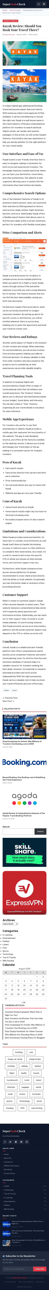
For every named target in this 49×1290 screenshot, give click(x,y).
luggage (25, 1087)
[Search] (38, 4)
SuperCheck (14, 1131)
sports (9, 1101)
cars (31, 1052)
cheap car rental (15, 1059)
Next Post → (8, 701)
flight (11, 1073)
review (6, 690)
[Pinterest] (27, 1142)
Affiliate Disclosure (11, 1166)
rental (38, 1087)
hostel (36, 1073)
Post (5, 948)
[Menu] (44, 4)
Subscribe (39, 1269)
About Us (7, 1158)
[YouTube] (21, 1142)
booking (18, 1052)
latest (38, 1080)
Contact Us (8, 1162)
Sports (6, 951)
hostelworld (12, 1080)
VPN (22, 1108)
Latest (6, 944)
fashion (37, 1066)
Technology (8, 954)
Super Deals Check (19, 1278)
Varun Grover (10, 35)
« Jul (23, 1002)
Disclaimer (8, 1170)
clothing (11, 1066)
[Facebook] (5, 1142)
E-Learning (7, 935)
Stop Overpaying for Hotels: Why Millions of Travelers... (28, 1241)
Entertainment (9, 938)
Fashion (6, 941)
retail (10, 1094)
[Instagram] (16, 1142)
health (24, 1073)
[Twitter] (10, 1142)
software (36, 1094)
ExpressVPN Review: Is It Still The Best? (24, 912)
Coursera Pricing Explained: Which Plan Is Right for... (27, 1222)
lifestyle (11, 1087)
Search (6, 827)
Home (5, 10)
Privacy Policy (9, 1173)
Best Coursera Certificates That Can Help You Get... (28, 1232)
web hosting (36, 1108)
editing (24, 1066)
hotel (27, 1080)
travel (14, 690)
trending (9, 1108)
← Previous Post (10, 698)
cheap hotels (35, 1059)
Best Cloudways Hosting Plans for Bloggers (25, 1038)
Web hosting (8, 961)
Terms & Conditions (26, 1282)
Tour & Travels (15, 10)
